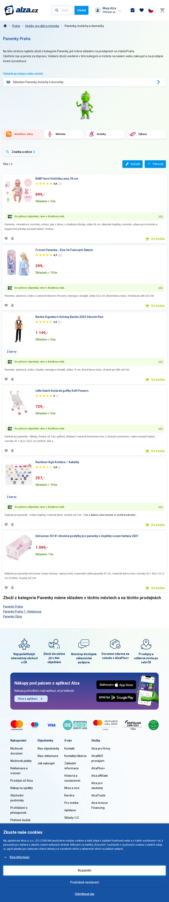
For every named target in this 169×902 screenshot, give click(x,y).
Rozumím (84, 870)
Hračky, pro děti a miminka (42, 26)
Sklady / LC (71, 817)
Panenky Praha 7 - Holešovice (22, 611)
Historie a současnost (72, 778)
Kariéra (69, 795)
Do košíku (158, 239)
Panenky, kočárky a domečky (84, 26)
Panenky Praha (13, 606)
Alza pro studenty (97, 785)
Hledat (81, 10)
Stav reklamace (47, 756)
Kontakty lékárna (75, 756)
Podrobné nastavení (84, 882)
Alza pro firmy (100, 748)
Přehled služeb (20, 820)
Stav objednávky (48, 748)
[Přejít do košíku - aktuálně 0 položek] (162, 10)
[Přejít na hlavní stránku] (21, 10)
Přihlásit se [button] (109, 12)
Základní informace (71, 766)
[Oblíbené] (141, 10)
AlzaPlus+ (98, 768)
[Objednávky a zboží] (132, 10)
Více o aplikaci (28, 698)
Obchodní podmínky (17, 798)
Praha (16, 26)
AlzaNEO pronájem (97, 758)
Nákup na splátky (21, 788)
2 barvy (11, 351)
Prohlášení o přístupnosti (18, 810)
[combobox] (63, 10)
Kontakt (69, 748)
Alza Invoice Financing (99, 805)
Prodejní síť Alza (21, 780)
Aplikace (70, 810)
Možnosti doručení (16, 751)
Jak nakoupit (45, 763)
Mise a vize (71, 788)
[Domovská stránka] (5, 26)
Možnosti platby (21, 761)
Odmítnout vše (84, 894)
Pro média (71, 802)
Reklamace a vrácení (19, 771)
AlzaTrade (98, 795)
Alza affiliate (99, 775)
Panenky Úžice (12, 616)
